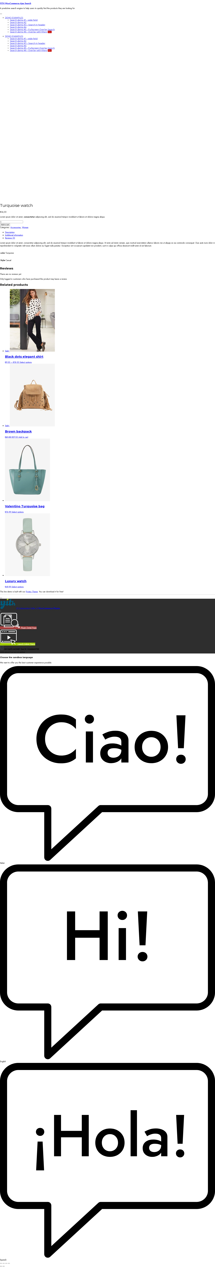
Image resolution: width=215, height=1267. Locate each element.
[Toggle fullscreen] (4, 1263)
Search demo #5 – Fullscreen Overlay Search (32, 29)
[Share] (6, 1263)
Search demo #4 (18, 27)
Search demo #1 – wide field (24, 20)
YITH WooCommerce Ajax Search (15, 3)
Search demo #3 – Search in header (27, 25)
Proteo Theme (32, 591)
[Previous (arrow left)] (1, 1266)
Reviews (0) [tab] (10, 238)
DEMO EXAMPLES (14, 18)
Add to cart (5, 225)
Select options (26, 362)
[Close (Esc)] (9, 1263)
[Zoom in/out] (1, 1263)
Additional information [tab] (14, 235)
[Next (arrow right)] (4, 1266)
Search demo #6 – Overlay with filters (28, 32)
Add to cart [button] (23, 437)
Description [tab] (10, 232)
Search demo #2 (18, 22)
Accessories (15, 227)
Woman (25, 227)
